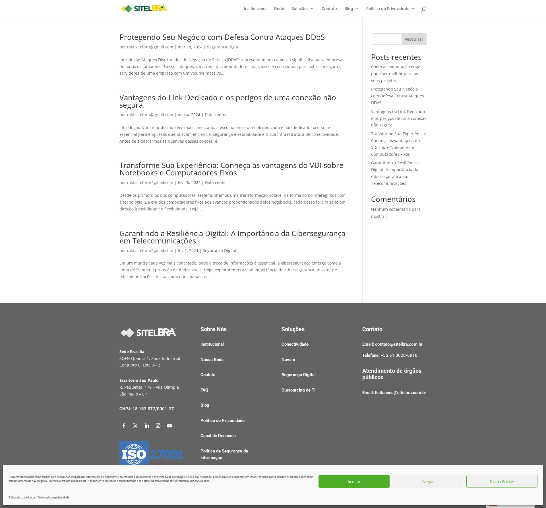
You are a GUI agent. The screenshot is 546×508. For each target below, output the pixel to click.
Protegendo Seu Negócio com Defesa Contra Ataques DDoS (222, 37)
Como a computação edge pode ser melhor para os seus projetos (395, 73)
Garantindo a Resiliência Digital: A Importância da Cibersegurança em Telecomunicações (232, 237)
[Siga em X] (135, 425)
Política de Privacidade (388, 9)
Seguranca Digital (224, 47)
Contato (329, 9)
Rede (279, 9)
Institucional (255, 9)
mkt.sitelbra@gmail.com (150, 47)
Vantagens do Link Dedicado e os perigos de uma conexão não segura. (227, 101)
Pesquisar (414, 39)
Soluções (300, 9)
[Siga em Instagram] (158, 425)
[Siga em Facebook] (124, 425)
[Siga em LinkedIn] (146, 425)
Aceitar (354, 481)
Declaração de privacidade (53, 497)
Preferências (502, 481)
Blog (348, 9)
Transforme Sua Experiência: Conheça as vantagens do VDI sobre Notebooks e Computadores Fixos (231, 169)
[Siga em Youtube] (169, 425)
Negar (428, 481)
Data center (216, 114)
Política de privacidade (22, 497)
